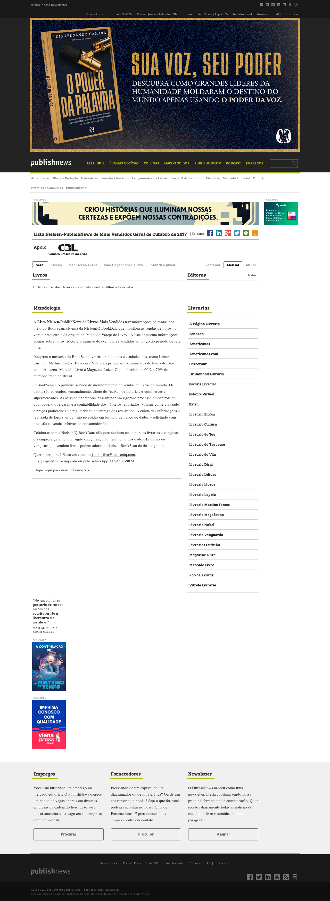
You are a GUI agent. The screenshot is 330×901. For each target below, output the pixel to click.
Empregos (254, 163)
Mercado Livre (201, 564)
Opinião (259, 178)
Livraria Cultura (203, 424)
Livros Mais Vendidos (186, 178)
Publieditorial (76, 188)
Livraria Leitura (202, 474)
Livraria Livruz (202, 484)
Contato (292, 14)
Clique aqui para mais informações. (62, 469)
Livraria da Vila (202, 454)
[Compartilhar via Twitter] (237, 236)
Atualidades (40, 178)
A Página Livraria (204, 323)
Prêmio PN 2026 (120, 14)
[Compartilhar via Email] (246, 236)
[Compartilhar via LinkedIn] (219, 236)
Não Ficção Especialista (123, 265)
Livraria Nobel (201, 524)
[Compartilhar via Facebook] (210, 236)
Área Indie (95, 163)
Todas (252, 275)
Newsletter (200, 773)
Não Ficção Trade (83, 265)
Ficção (56, 265)
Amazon (196, 333)
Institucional (242, 14)
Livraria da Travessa (207, 444)
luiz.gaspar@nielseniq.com (55, 460)
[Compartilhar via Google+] (228, 236)
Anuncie (263, 14)
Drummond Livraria (206, 373)
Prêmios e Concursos (47, 188)
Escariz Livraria (202, 383)
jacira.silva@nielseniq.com (113, 454)
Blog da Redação (65, 178)
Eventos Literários (115, 178)
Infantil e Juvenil (163, 265)
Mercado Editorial (236, 178)
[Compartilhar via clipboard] (255, 236)
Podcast (233, 163)
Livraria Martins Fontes (209, 504)
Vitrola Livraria (202, 584)
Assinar (223, 834)
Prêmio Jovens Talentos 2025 (158, 14)
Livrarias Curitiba (204, 544)
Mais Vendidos (176, 163)
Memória (213, 178)
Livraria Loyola (202, 494)
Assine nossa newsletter (49, 5)
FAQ (277, 14)
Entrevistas (89, 178)
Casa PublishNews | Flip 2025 (206, 14)
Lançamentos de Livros (149, 178)
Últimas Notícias (124, 163)
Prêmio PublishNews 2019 (141, 863)
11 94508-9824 (121, 460)
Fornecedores (126, 773)
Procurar (68, 834)
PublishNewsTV (207, 163)
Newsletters (94, 14)
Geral (40, 265)
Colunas (151, 163)
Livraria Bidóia (202, 413)
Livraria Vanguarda (206, 534)
